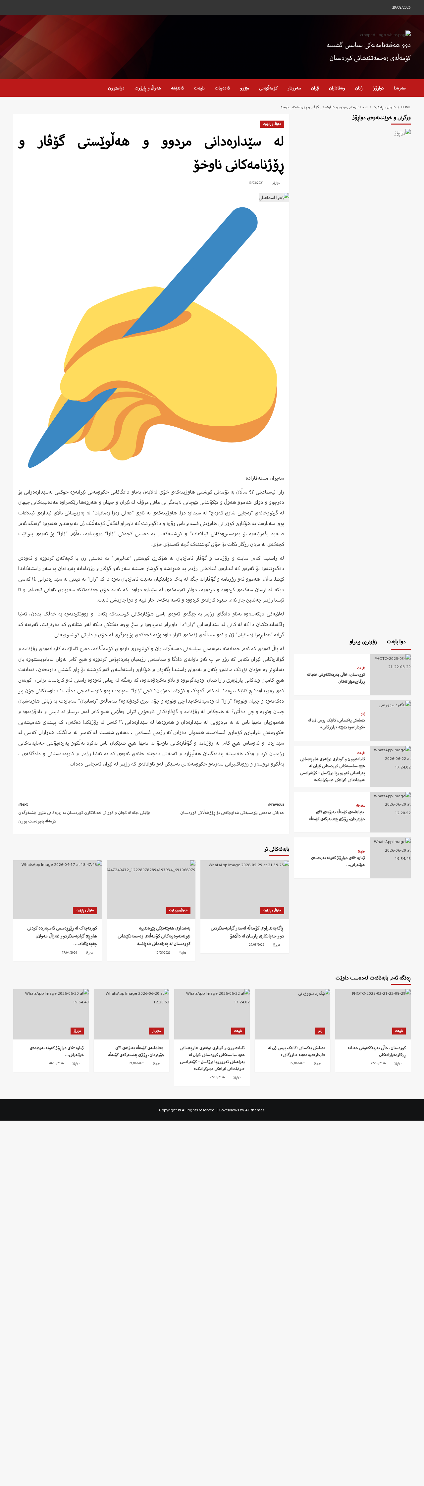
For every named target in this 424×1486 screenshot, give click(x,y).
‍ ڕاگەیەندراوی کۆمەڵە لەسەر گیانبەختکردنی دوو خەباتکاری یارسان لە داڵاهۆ (247, 932)
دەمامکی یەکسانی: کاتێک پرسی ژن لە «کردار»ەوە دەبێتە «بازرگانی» (336, 724)
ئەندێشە (177, 88)
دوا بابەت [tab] (397, 641)
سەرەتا (400, 88)
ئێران (315, 88)
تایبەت (199, 88)
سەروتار (294, 88)
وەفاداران (337, 88)
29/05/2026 (256, 945)
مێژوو (244, 88)
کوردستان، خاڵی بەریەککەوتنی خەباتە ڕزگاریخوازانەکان (336, 678)
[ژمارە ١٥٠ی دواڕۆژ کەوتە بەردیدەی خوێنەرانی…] (390, 850)
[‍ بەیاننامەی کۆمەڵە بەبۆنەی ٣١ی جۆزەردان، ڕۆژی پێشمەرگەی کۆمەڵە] (390, 804)
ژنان (359, 88)
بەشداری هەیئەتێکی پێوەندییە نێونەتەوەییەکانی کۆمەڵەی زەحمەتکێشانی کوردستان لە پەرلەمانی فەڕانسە (154, 936)
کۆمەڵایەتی (268, 88)
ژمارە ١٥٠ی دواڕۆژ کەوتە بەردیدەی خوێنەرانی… (338, 861)
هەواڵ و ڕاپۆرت (147, 88)
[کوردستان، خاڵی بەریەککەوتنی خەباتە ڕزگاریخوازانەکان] (390, 662)
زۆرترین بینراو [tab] (363, 641)
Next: (84, 812)
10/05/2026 (163, 953)
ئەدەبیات (222, 88)
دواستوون (116, 88)
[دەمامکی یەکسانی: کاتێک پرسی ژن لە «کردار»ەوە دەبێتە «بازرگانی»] (394, 704)
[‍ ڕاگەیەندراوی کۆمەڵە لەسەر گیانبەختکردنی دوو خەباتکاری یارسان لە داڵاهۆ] (244, 889)
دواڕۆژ (378, 88)
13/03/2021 (256, 183)
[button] (17, 88)
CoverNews (229, 1110)
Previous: (232, 808)
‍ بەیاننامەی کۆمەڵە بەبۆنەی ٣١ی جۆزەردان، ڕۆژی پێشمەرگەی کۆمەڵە (337, 816)
